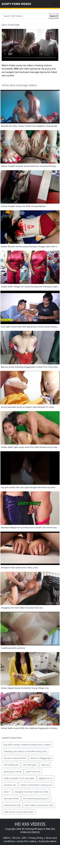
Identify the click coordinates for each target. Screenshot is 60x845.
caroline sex (9, 785)
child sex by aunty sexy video (18, 811)
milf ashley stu (11, 764)
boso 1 (7, 791)
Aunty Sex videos (48, 841)
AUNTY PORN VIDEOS (16, 4)
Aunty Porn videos (26, 841)
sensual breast (11, 798)
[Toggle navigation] (54, 4)
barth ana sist (33, 771)
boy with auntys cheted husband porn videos (27, 744)
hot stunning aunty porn (36, 798)
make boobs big (12, 805)
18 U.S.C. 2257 (19, 837)
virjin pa (45, 764)
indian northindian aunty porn (36, 785)
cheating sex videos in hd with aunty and (24, 751)
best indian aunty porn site (39, 805)
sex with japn (30, 764)
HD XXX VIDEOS (30, 824)
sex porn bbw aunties (14, 758)
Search (53, 16)
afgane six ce (45, 778)
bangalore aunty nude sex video (32, 791)
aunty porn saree (12, 771)
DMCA (6, 837)
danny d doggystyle (40, 758)
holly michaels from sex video (19, 778)
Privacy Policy (36, 837)
